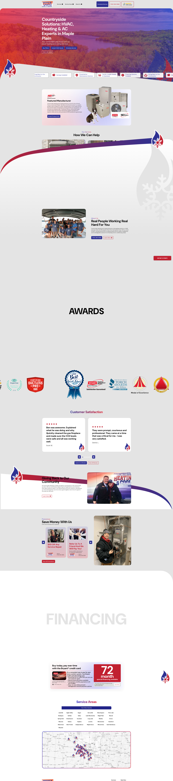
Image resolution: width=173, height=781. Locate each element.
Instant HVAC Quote (57, 48)
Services (113, 780)
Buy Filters (46, 48)
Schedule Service (102, 4)
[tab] (86, 707)
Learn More (117, 684)
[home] (47, 4)
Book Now (123, 780)
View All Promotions (48, 561)
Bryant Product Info (53, 116)
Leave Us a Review (80, 463)
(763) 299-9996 (114, 4)
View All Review (93, 463)
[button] (60, 4)
